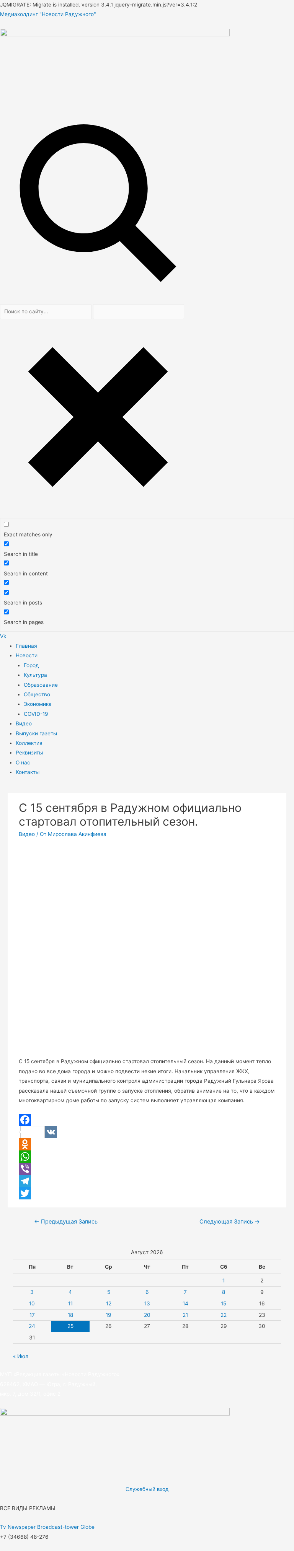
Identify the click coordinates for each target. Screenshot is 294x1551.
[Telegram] (147, 1181)
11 (70, 1303)
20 (147, 1315)
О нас (23, 762)
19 (108, 1315)
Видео (24, 723)
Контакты (27, 772)
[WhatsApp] (147, 1156)
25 (70, 1326)
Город (31, 665)
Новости (27, 655)
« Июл (20, 1356)
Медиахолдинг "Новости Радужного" (48, 14)
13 (147, 1303)
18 (70, 1315)
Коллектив (29, 743)
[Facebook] (147, 1120)
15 (223, 1303)
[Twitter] (147, 1193)
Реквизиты (29, 752)
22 (223, 1315)
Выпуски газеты (36, 733)
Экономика (38, 704)
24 (32, 1326)
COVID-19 (36, 714)
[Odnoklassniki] (147, 1144)
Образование (41, 685)
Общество (37, 694)
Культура (35, 675)
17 (32, 1315)
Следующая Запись (229, 1221)
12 (108, 1303)
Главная (26, 646)
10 (32, 1303)
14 (185, 1303)
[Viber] (147, 1169)
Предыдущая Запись (66, 1221)
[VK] (147, 1132)
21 (185, 1315)
